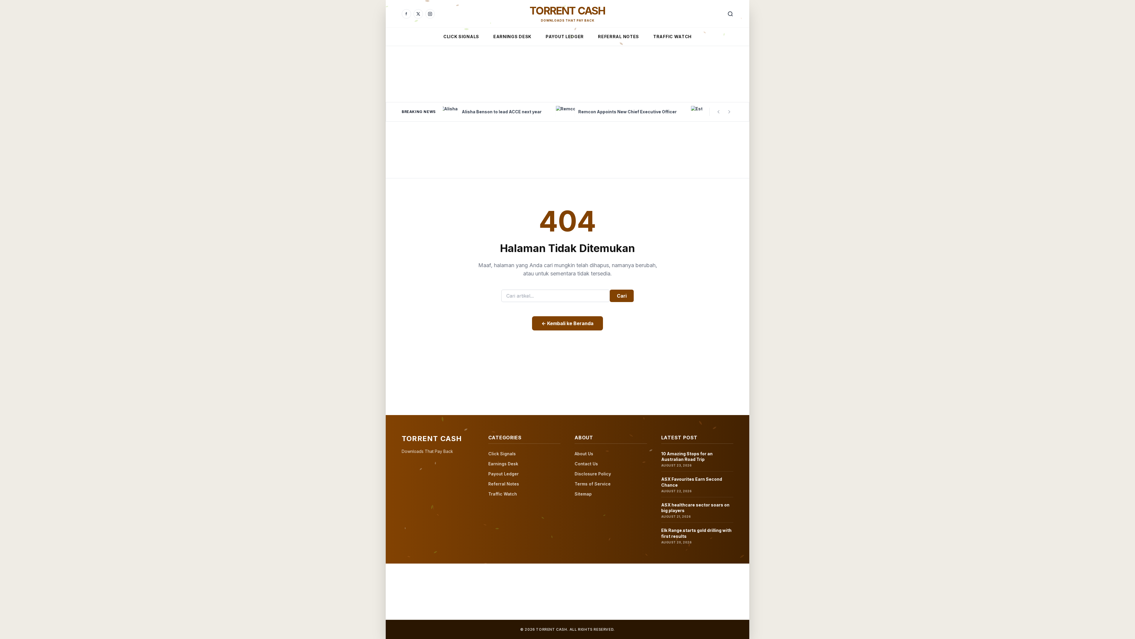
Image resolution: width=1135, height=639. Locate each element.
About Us (584, 453)
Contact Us (586, 463)
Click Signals (461, 36)
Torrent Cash (567, 11)
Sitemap (583, 493)
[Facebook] (406, 14)
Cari (622, 296)
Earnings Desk (512, 36)
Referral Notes (618, 36)
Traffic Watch (672, 36)
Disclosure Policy (593, 473)
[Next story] (729, 112)
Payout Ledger (565, 36)
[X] (418, 14)
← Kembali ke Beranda (567, 323)
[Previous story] (718, 112)
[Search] (730, 14)
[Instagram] (430, 14)
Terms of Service (593, 483)
